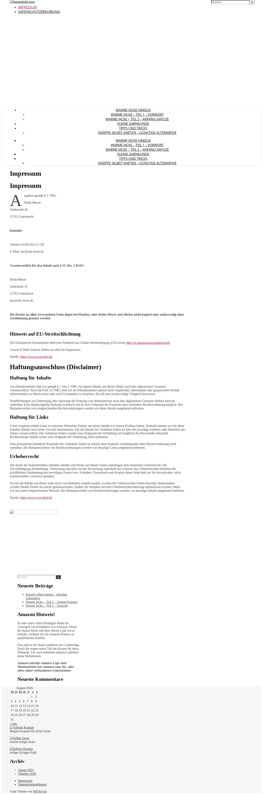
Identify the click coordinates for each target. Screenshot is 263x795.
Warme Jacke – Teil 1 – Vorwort (137, 114)
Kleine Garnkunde (133, 123)
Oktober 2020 (27, 773)
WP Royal (39, 791)
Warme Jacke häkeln (133, 110)
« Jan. (13, 723)
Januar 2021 (26, 770)
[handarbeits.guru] (22, 1)
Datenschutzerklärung (39, 11)
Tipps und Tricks (133, 128)
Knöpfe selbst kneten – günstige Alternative (137, 132)
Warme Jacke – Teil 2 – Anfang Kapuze (137, 119)
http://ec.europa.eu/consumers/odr (148, 342)
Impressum (27, 7)
